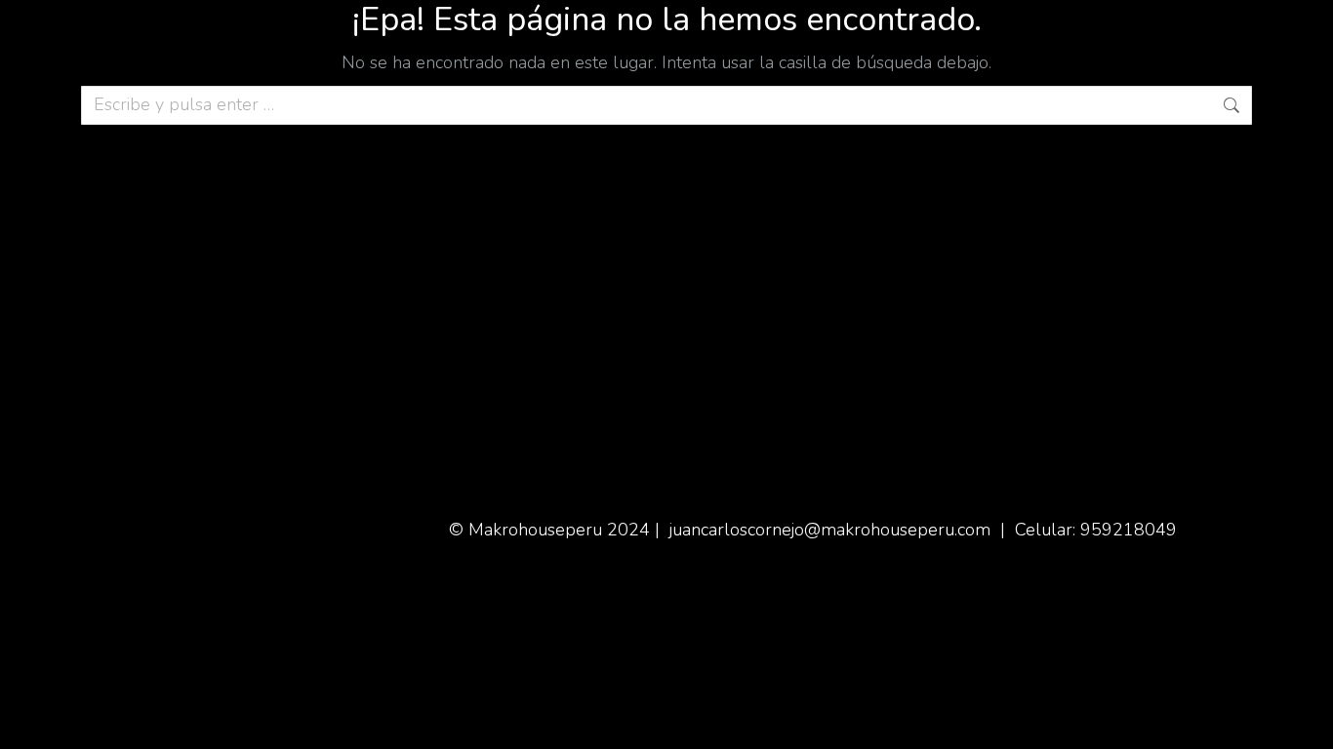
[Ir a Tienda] (1303, 719)
